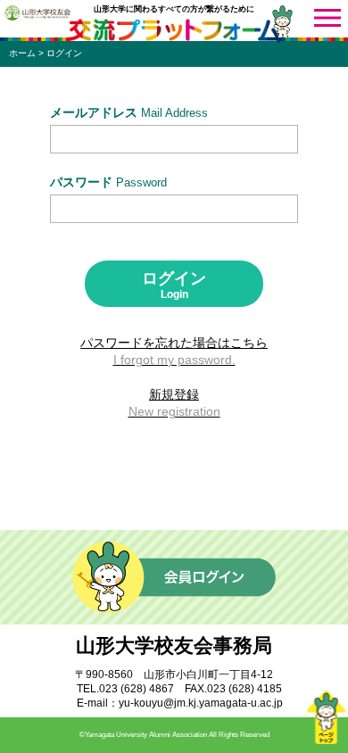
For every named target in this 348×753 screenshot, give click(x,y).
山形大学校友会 (37, 12)
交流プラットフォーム (174, 31)
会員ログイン (174, 577)
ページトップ (325, 717)
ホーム (22, 53)
